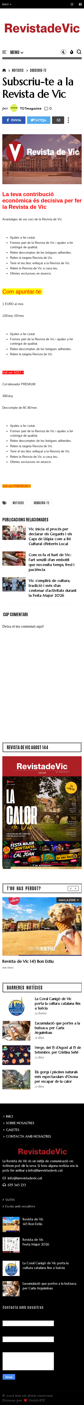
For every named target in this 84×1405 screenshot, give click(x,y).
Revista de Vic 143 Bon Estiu (28, 961)
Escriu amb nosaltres (20, 1206)
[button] (7, 4)
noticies (18, 70)
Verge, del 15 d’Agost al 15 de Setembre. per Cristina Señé (58, 1049)
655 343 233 (16, 1185)
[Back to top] (72, 1394)
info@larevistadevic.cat (24, 1178)
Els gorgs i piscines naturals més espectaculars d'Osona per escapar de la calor (56, 1077)
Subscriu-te (38, 70)
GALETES (12, 1130)
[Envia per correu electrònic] (58, 120)
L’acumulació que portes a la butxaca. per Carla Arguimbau (57, 1028)
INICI (9, 1116)
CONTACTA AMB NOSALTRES (28, 1136)
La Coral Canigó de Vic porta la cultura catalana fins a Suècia (57, 1003)
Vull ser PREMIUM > (16, 486)
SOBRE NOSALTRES (20, 1123)
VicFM (9, 1200)
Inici (5, 4)
